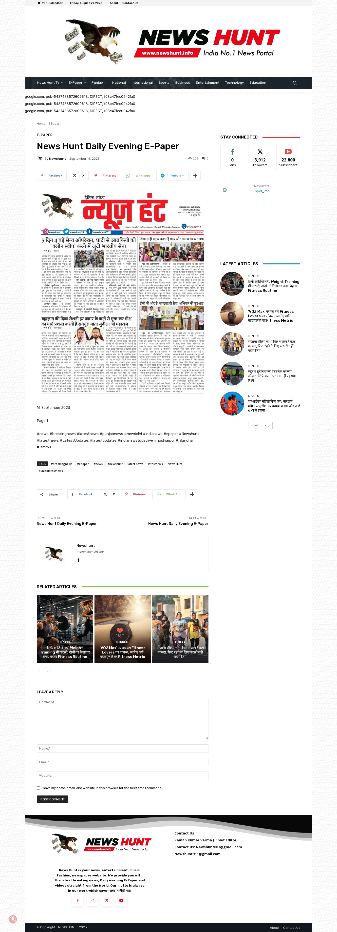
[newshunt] (41, 158)
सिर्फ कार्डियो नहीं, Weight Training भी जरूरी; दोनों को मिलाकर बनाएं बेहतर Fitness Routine (65, 652)
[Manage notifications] (13, 919)
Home (41, 123)
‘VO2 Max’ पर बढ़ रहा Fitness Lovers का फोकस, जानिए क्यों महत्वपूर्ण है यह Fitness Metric (123, 652)
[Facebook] (78, 559)
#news (98, 464)
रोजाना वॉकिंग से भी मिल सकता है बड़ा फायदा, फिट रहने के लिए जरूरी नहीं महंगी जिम (180, 652)
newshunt (57, 158)
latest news (135, 464)
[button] (294, 83)
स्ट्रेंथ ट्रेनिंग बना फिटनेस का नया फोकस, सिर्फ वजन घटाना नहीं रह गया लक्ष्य (272, 376)
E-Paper (54, 123)
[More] (195, 175)
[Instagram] (92, 900)
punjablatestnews (51, 471)
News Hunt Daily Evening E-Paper (67, 523)
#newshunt (115, 464)
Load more (258, 425)
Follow (260, 149)
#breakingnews (61, 464)
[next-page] (48, 671)
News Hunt (175, 464)
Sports (253, 396)
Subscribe (288, 149)
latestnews (155, 464)
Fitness (64, 641)
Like (232, 149)
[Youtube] (121, 900)
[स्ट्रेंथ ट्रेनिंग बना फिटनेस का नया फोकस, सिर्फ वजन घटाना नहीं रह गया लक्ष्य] (232, 374)
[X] (106, 900)
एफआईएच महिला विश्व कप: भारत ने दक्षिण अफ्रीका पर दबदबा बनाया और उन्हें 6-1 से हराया (274, 406)
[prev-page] (40, 671)
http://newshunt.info (89, 551)
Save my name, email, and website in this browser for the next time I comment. (102, 788)
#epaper (83, 464)
